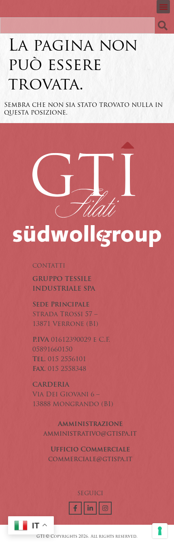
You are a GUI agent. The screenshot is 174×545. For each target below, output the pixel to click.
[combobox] (77, 25)
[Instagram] (105, 508)
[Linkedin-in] (90, 508)
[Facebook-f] (75, 508)
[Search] (164, 25)
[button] (163, 6)
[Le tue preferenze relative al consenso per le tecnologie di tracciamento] (160, 531)
